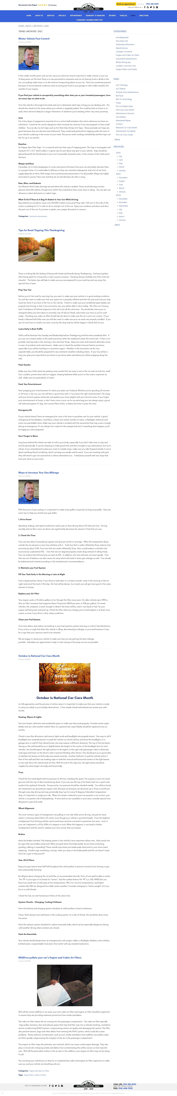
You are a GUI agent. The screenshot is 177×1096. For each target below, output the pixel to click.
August (122, 181)
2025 (118, 174)
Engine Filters (28, 1075)
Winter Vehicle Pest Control (33, 38)
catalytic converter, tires (126, 66)
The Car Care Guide (124, 135)
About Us (39, 16)
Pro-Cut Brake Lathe (124, 106)
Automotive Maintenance (38, 216)
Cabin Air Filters (40, 1075)
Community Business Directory (89, 20)
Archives (37, 26)
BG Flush (119, 96)
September (123, 206)
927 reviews (52, 5)
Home (29, 16)
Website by (117, 1093)
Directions (143, 16)
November (123, 202)
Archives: (118, 146)
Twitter (150, 7)
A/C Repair (120, 89)
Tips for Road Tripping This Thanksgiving (41, 230)
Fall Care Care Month (125, 110)
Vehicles (123, 16)
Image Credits (95, 1093)
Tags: (116, 79)
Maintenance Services (125, 113)
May (120, 163)
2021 (46, 26)
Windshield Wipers (123, 120)
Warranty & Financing (95, 16)
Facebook (144, 7)
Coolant (119, 124)
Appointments (76, 16)
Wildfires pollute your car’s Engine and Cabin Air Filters (49, 957)
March (121, 167)
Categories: (120, 31)
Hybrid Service (122, 48)
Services (50, 16)
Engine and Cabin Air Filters (39, 1071)
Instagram (157, 7)
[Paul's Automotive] (88, 8)
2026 (118, 153)
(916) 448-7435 (125, 1088)
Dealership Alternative (125, 44)
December (123, 177)
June (121, 160)
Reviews (112, 16)
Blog (133, 16)
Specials (62, 16)
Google (147, 7)
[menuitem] (29, 15)
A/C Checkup (122, 85)
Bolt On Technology (124, 99)
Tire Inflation (121, 117)
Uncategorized (122, 37)
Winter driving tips (123, 62)
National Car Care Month (126, 128)
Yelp (153, 7)
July (120, 156)
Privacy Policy (105, 1093)
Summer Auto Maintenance (127, 92)
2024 (118, 195)
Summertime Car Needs (125, 131)
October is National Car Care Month (39, 655)
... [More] (116, 139)
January (122, 170)
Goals (118, 103)
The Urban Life (122, 41)
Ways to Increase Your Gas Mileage (38, 472)
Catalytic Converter (124, 52)
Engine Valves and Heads (126, 69)
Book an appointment (126, 4)
